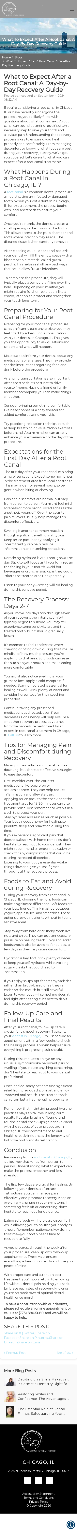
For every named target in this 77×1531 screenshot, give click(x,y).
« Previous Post (14, 1353)
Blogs (19, 57)
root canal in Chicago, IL (52, 1157)
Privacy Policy (38, 1501)
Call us (13, 735)
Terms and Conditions (39, 1498)
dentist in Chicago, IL (28, 1036)
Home (6, 57)
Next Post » (65, 1353)
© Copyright (38, 1505)
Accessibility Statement (38, 1494)
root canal (15, 192)
